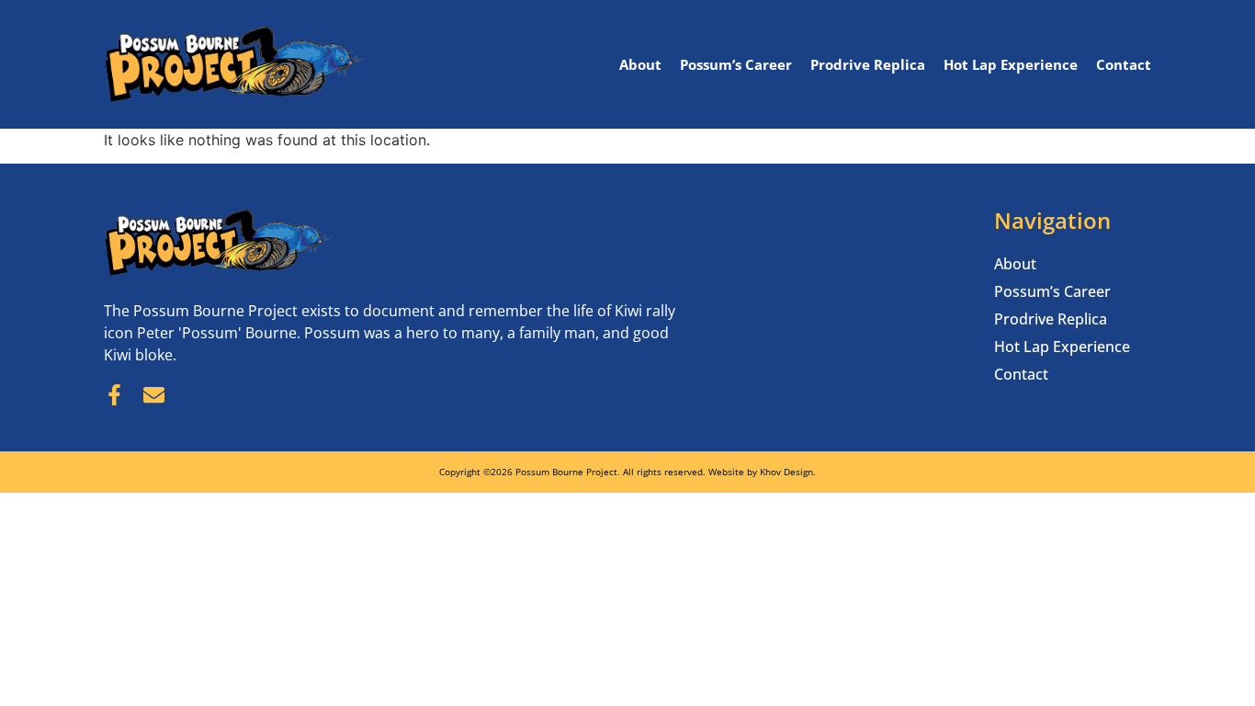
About (640, 64)
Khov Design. (788, 471)
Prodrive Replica (867, 64)
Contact (1123, 64)
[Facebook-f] (114, 394)
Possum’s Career (736, 64)
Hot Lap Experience (1011, 64)
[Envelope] (153, 394)
